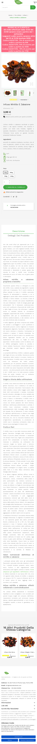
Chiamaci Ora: (6, 688)
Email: (3, 685)
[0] (34, 2)
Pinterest (16, 196)
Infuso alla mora (9, 652)
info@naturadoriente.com (13, 685)
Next (36, 71)
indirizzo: (4, 682)
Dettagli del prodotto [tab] (18, 235)
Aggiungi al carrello (16, 187)
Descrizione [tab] (18, 231)
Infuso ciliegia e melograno (27, 652)
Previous (1, 71)
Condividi (11, 196)
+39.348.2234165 (16, 688)
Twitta (13, 196)
